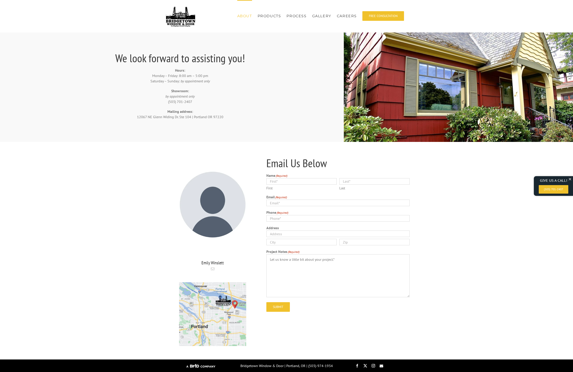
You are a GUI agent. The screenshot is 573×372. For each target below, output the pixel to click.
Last (342, 188)
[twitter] (365, 366)
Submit (278, 307)
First (269, 188)
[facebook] (357, 366)
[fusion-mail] (212, 269)
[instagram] (373, 366)
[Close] (570, 179)
